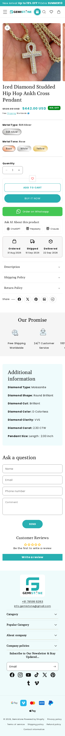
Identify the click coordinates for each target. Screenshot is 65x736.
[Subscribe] (54, 666)
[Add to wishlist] (32, 178)
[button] (44, 12)
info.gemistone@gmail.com (32, 606)
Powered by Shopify (34, 719)
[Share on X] (27, 299)
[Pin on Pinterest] (36, 299)
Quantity (8, 163)
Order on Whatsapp (36, 211)
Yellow (40, 148)
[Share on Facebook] (19, 299)
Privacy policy (54, 719)
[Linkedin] (44, 299)
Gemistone (18, 719)
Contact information (34, 729)
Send (32, 524)
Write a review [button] (32, 557)
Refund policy (54, 724)
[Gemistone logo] (21, 12)
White (24, 148)
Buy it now (32, 198)
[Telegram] (52, 299)
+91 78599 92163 (32, 601)
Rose (9, 148)
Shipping (11, 113)
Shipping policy (36, 724)
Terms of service (15, 724)
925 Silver (12, 132)
